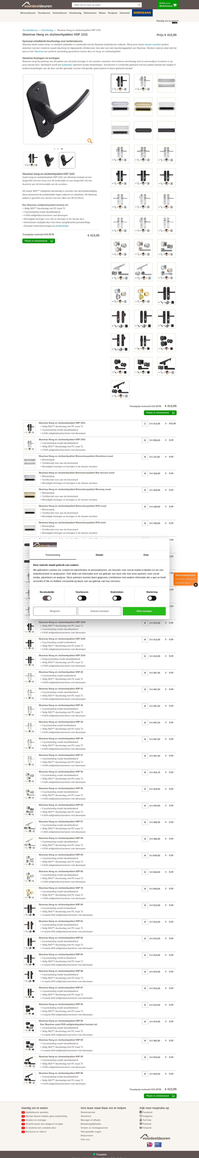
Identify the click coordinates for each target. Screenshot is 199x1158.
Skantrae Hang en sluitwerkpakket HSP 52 (61, 771)
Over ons (85, 1139)
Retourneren (87, 1135)
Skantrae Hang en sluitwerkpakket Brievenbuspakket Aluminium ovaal (76, 456)
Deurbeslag (47, 30)
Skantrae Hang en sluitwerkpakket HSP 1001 (62, 439)
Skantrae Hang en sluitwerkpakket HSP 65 (61, 854)
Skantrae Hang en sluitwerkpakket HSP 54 (61, 805)
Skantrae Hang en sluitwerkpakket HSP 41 (61, 688)
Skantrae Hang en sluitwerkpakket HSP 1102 (62, 639)
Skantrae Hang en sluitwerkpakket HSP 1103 (62, 655)
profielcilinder (62, 226)
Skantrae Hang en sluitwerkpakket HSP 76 (61, 888)
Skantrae (39, 51)
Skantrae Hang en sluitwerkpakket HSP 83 (61, 954)
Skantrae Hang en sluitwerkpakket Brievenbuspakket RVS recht (72, 522)
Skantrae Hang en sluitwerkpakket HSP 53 (61, 788)
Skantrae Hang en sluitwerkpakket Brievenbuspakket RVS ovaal (72, 506)
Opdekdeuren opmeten (36, 1112)
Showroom (86, 1116)
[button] (54, 148)
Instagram (148, 1116)
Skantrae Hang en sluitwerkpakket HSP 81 (61, 921)
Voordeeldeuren (30, 30)
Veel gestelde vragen (91, 1131)
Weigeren (55, 611)
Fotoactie (147, 1127)
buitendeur (67, 64)
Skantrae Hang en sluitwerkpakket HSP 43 (61, 722)
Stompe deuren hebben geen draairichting (46, 1116)
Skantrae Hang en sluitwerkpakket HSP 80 (61, 904)
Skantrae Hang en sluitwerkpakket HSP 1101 (62, 423)
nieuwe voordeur (153, 44)
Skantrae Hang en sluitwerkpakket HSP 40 (61, 672)
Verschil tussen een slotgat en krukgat (44, 1124)
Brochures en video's (35, 1131)
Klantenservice (88, 1112)
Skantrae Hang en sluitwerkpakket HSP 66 (61, 871)
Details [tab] (99, 555)
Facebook (147, 1112)
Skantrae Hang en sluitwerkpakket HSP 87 (61, 987)
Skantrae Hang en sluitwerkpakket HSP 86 (61, 971)
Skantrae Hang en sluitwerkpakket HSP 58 (61, 838)
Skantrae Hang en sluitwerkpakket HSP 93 (61, 1021)
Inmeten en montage (35, 1120)
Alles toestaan (144, 611)
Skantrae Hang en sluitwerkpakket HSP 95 (61, 1056)
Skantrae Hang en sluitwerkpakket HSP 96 (61, 1073)
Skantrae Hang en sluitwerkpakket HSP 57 (61, 821)
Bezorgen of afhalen (91, 1120)
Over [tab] (146, 555)
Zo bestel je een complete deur (40, 1127)
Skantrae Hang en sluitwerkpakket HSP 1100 (62, 622)
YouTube (147, 1120)
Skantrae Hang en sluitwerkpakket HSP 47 (61, 755)
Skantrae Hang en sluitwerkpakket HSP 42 (61, 705)
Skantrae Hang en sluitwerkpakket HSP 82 (61, 937)
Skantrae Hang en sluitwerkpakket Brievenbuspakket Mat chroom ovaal (76, 472)
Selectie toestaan (99, 611)
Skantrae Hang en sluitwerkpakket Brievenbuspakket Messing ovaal (75, 489)
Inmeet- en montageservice (94, 1127)
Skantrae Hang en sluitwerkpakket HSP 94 (61, 1040)
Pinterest (147, 1124)
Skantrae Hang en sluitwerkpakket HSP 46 (61, 738)
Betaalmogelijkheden (91, 1124)
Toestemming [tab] (52, 555)
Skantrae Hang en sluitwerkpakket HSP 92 (61, 1004)
